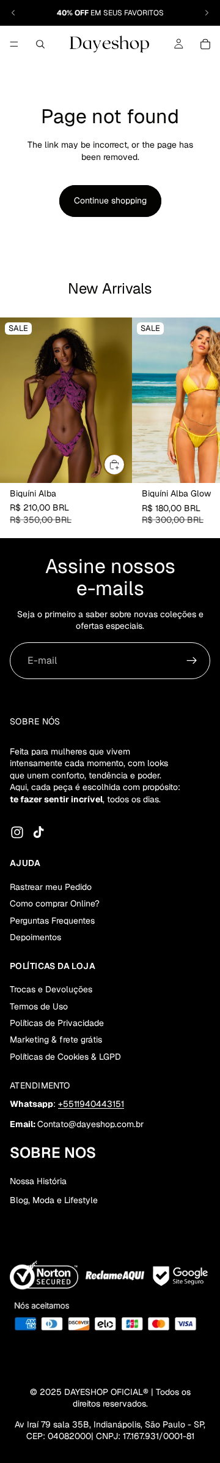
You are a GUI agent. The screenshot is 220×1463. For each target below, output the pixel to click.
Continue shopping (110, 200)
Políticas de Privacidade (57, 1022)
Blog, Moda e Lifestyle (54, 1200)
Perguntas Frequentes (52, 920)
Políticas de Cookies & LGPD (65, 1056)
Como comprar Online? (55, 903)
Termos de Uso (39, 1006)
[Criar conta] (192, 661)
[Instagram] (17, 832)
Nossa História (38, 1181)
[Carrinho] (205, 44)
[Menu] (14, 44)
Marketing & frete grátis (56, 1039)
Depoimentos (35, 937)
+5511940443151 (91, 1103)
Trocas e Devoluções (51, 989)
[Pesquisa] (40, 44)
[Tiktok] (38, 832)
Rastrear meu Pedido (51, 886)
